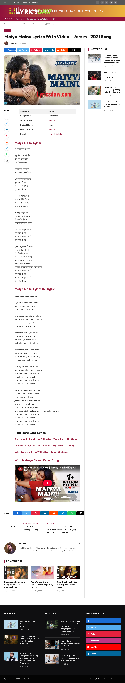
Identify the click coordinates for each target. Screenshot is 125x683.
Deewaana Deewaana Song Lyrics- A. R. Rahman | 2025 (14, 585)
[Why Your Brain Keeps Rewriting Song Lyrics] (94, 75)
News (43, 11)
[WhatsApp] (6, 154)
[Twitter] (6, 123)
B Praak (52, 120)
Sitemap (35, 2)
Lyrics (102, 11)
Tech (80, 11)
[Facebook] (6, 117)
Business (52, 11)
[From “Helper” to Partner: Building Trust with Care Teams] (52, 659)
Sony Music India (55, 134)
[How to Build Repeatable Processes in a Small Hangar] (52, 644)
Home (36, 11)
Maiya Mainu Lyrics (28, 143)
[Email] (6, 160)
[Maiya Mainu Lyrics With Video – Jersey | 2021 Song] (42, 80)
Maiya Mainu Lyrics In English (35, 289)
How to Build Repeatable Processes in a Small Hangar (70, 643)
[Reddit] (6, 141)
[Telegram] (6, 148)
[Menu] (5, 2)
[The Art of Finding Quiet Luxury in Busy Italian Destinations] (94, 90)
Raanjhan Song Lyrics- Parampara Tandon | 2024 (67, 585)
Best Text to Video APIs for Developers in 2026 (112, 104)
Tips (96, 11)
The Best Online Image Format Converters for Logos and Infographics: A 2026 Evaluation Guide (70, 626)
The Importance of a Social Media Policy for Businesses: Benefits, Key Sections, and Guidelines (61, 529)
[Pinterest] (6, 135)
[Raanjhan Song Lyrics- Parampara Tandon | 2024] (68, 572)
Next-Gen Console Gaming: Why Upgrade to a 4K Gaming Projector (29, 640)
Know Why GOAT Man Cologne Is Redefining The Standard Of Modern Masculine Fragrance (29, 658)
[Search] (120, 2)
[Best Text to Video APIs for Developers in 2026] (94, 104)
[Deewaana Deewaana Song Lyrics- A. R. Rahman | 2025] (16, 572)
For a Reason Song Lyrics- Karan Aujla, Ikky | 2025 (35, 19)
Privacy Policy (15, 2)
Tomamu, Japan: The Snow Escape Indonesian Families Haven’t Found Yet (112, 59)
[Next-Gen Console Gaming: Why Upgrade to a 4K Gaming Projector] (11, 639)
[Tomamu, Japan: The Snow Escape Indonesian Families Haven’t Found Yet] (94, 58)
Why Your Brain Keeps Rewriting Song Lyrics (110, 74)
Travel (88, 11)
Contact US (26, 2)
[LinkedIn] (6, 129)
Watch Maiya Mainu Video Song (37, 460)
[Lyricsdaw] (29, 11)
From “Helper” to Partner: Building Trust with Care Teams (70, 658)
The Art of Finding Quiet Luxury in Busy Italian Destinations (112, 89)
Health (72, 11)
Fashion (63, 11)
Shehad (14, 43)
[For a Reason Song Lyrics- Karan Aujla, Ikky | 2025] (42, 572)
